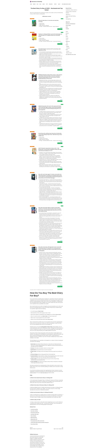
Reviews (34, 4)
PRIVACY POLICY (69, 52)
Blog (37, 4)
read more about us (44, 372)
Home (31, 4)
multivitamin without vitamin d (71, 9)
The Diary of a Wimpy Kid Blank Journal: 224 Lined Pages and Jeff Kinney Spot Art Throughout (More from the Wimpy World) (50, 35)
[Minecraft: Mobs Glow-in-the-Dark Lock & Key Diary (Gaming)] (34, 23)
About (67, 27)
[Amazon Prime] (61, 27)
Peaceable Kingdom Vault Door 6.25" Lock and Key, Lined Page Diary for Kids (49, 49)
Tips (67, 43)
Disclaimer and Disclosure (70, 23)
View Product (60, 29)
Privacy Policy (68, 25)
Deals (40, 4)
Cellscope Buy (68, 18)
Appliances (68, 41)
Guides (43, 4)
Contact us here (33, 372)
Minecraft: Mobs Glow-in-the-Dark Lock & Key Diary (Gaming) (48, 21)
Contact (67, 28)
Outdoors (68, 48)
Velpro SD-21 (68, 14)
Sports (67, 44)
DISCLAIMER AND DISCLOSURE (66, 4)
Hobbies (67, 46)
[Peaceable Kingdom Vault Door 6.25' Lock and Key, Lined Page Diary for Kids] (34, 51)
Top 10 (47, 4)
